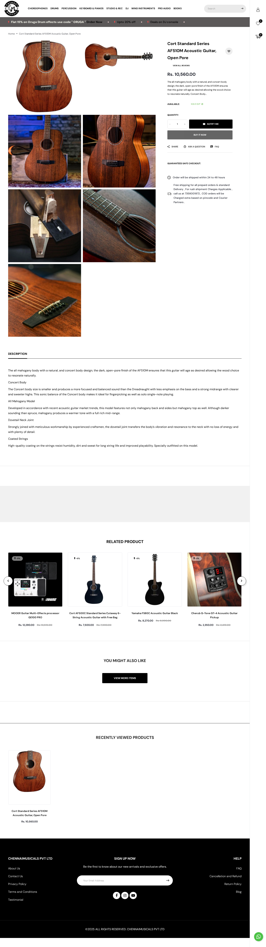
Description (17, 354)
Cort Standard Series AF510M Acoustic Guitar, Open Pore (29, 813)
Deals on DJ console (132, 22)
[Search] (242, 8)
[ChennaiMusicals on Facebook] (116, 895)
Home (11, 33)
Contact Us (15, 876)
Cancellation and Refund (226, 876)
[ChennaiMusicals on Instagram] (124, 895)
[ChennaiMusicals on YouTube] (133, 895)
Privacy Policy (17, 884)
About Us (14, 868)
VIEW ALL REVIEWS (181, 65)
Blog (239, 892)
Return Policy (233, 884)
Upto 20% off (94, 22)
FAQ (239, 868)
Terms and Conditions (22, 892)
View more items (125, 678)
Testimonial (15, 900)
